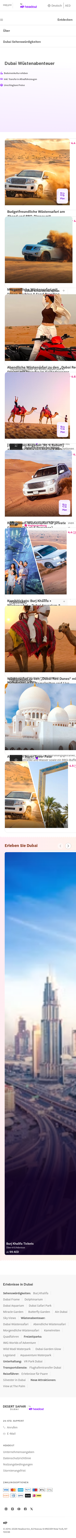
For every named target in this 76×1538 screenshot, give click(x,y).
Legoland (9, 1355)
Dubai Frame (11, 1299)
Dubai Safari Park (40, 1305)
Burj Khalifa (40, 1293)
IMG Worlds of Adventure (19, 1343)
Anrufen (12, 1427)
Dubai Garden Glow (48, 1349)
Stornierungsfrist (14, 1470)
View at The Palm (14, 1386)
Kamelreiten (52, 1330)
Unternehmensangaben (18, 1452)
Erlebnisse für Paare (34, 1374)
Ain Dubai (61, 1312)
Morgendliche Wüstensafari (21, 1330)
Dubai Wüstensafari (15, 1324)
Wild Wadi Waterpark (17, 1349)
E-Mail (11, 1433)
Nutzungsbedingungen (18, 1464)
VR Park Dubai (33, 1361)
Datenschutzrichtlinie (17, 1458)
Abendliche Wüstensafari (49, 1324)
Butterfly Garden (39, 1312)
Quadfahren (11, 1336)
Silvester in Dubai (14, 1380)
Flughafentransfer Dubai (45, 1367)
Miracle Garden (13, 1312)
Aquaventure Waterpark (35, 1355)
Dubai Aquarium (13, 1305)
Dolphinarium (34, 1299)
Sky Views (9, 1318)
